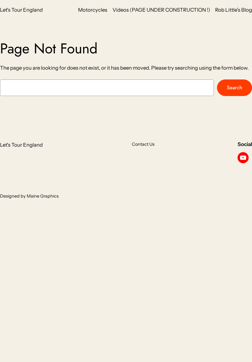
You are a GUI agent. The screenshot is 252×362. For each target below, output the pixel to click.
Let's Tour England (21, 10)
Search (234, 87)
